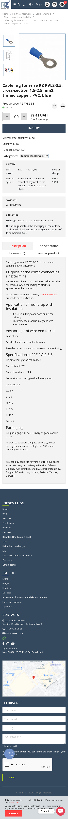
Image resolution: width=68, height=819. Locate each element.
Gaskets (6, 592)
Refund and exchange (13, 546)
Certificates (8, 522)
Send (12, 777)
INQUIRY (34, 128)
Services (6, 518)
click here (14, 802)
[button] (60, 811)
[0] (54, 4)
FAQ (4, 550)
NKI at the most (48, 294)
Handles (6, 587)
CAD (4, 541)
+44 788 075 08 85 (13, 628)
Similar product (48, 253)
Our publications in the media (17, 555)
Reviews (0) (17, 253)
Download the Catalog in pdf (16, 536)
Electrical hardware (12, 601)
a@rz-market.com (14, 633)
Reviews (6, 527)
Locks (5, 578)
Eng (38, 4)
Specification (49, 246)
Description (17, 246)
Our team (7, 560)
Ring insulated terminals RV (34, 155)
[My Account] (31, 4)
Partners (6, 532)
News (5, 508)
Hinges (5, 583)
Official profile (9, 564)
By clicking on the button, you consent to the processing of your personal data (34, 753)
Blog (4, 513)
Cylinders (7, 606)
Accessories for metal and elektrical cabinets (24, 597)
